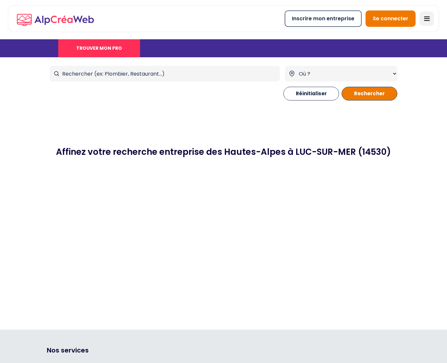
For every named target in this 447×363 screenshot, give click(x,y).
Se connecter (390, 18)
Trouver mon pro (99, 48)
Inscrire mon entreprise (323, 18)
